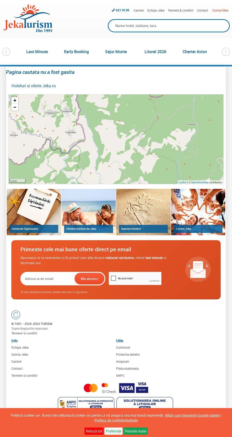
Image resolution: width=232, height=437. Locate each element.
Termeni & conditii (180, 10)
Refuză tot (94, 431)
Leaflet (182, 182)
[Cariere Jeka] (198, 212)
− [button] (14, 107)
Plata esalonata (127, 368)
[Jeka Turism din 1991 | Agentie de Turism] (27, 30)
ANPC (120, 375)
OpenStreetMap (200, 182)
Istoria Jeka (19, 354)
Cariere (139, 10)
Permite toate (135, 431)
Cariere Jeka (183, 228)
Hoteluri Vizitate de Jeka (81, 228)
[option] (37, 51)
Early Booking (76, 51)
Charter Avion (195, 51)
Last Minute (37, 51)
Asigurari (122, 361)
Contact (202, 10)
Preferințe (113, 431)
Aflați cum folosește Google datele (192, 415)
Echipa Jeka (155, 10)
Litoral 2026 (155, 51)
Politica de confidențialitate (116, 420)
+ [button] (14, 100)
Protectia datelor (128, 354)
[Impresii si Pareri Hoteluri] (143, 212)
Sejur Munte (116, 51)
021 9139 (122, 10)
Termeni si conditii (24, 333)
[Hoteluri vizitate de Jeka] (88, 212)
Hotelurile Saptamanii (25, 228)
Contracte (123, 347)
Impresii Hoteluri (131, 228)
